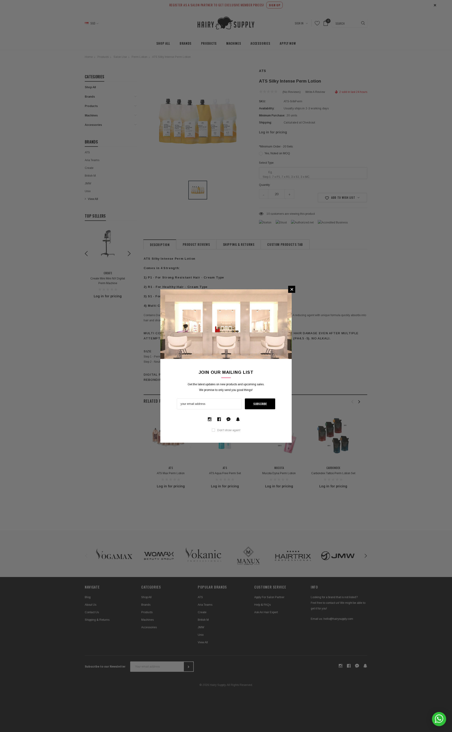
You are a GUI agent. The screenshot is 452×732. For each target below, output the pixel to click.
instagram (209, 418)
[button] (291, 289)
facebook (219, 418)
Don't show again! (228, 430)
